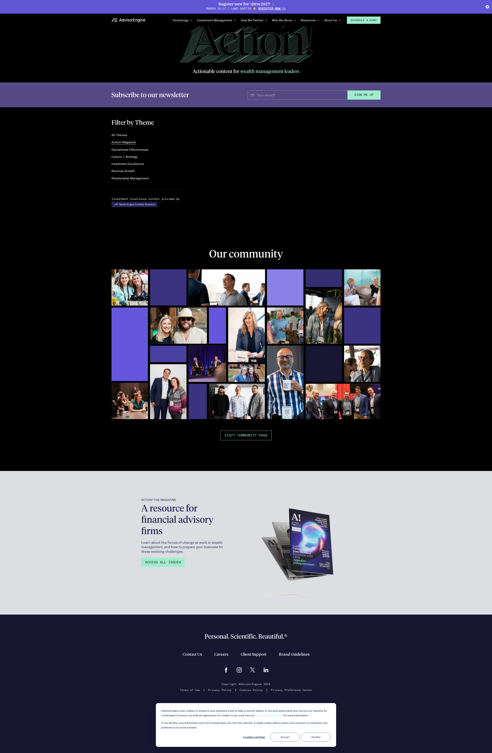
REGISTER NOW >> (272, 8)
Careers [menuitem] (221, 654)
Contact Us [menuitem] (192, 654)
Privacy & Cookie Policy (269, 715)
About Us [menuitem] (330, 20)
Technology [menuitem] (180, 20)
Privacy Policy (220, 690)
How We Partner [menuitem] (252, 20)
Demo (364, 20)
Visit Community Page (246, 435)
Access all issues (163, 562)
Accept (285, 737)
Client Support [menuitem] (254, 654)
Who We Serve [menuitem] (282, 20)
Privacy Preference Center (291, 690)
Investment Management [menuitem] (214, 20)
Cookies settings (254, 737)
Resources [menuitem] (308, 20)
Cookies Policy (251, 690)
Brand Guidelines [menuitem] (294, 654)
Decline (316, 737)
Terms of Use (190, 690)
